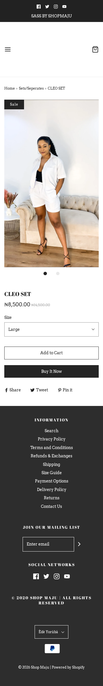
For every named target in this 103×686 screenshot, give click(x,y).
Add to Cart (51, 353)
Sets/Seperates (31, 88)
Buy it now (51, 371)
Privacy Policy (52, 439)
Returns (52, 498)
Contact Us (51, 506)
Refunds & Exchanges (51, 456)
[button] (51, 183)
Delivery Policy (51, 489)
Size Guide (51, 472)
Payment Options (51, 481)
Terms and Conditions (51, 447)
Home (9, 88)
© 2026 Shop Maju (33, 667)
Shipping (51, 464)
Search (51, 431)
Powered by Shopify (68, 667)
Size (8, 317)
